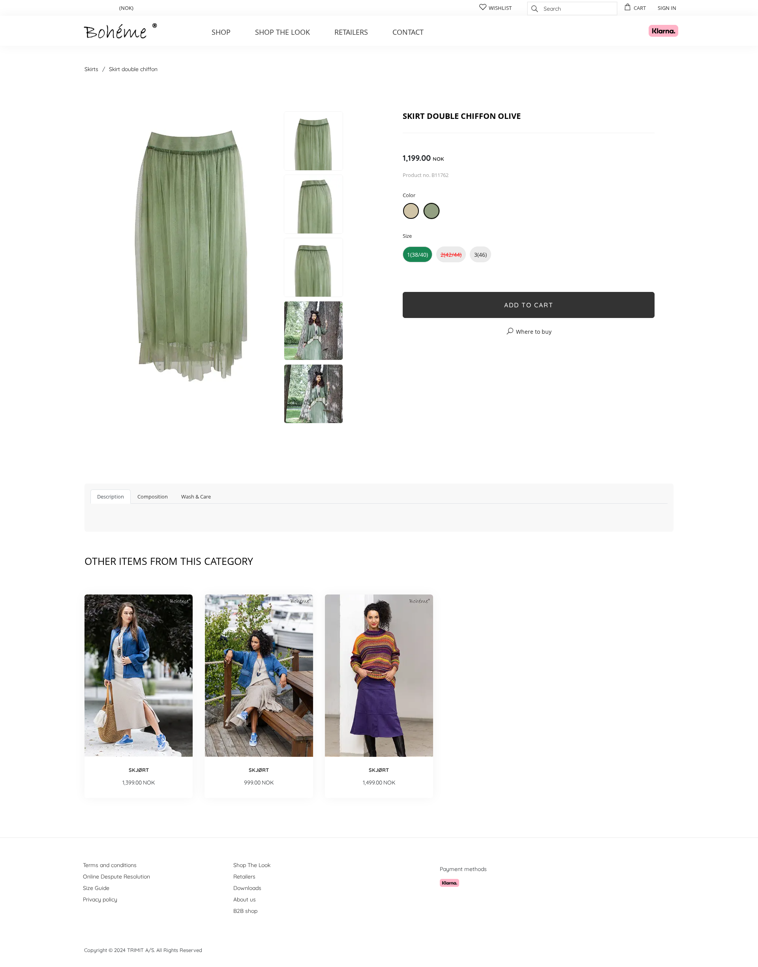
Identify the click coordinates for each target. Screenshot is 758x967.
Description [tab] (110, 496)
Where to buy (534, 331)
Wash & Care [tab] (196, 496)
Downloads (247, 888)
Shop (221, 32)
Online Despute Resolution (116, 876)
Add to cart (528, 305)
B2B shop (245, 910)
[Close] (526, 90)
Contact (408, 32)
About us (244, 899)
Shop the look (282, 32)
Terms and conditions (110, 865)
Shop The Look (251, 865)
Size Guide (96, 888)
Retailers (351, 32)
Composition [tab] (152, 496)
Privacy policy (100, 899)
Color (409, 195)
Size (407, 235)
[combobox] (572, 8)
